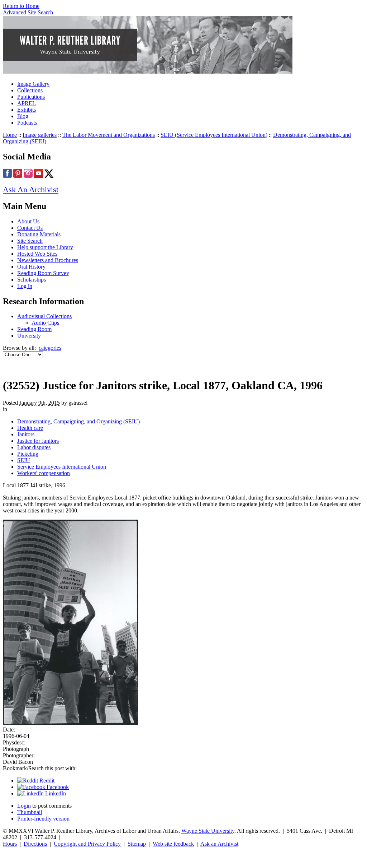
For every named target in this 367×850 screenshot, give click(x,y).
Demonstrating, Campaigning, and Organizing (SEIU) (78, 421)
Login (24, 806)
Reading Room (34, 329)
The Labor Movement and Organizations (108, 135)
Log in (24, 286)
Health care (30, 428)
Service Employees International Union (61, 467)
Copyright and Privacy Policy (87, 844)
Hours (10, 844)
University (29, 336)
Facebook (57, 787)
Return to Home (21, 6)
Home (10, 135)
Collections (30, 90)
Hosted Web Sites (37, 254)
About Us (28, 221)
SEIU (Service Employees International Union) (214, 135)
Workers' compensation (43, 473)
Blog (22, 116)
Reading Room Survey (43, 273)
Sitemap (137, 844)
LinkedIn (55, 793)
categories (50, 348)
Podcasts (27, 123)
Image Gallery (33, 84)
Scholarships (31, 280)
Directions (35, 844)
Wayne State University (207, 831)
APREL (26, 103)
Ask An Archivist (30, 189)
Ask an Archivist (219, 844)
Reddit (46, 780)
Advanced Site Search (28, 12)
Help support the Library (45, 247)
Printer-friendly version (43, 819)
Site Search (30, 241)
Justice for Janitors (38, 441)
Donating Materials (39, 234)
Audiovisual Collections (44, 316)
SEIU (23, 460)
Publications (31, 97)
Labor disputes (34, 447)
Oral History (31, 267)
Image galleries (40, 135)
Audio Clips (45, 323)
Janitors (25, 434)
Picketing (27, 454)
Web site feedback (173, 844)
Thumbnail (29, 812)
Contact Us (30, 228)
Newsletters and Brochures (47, 260)
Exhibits (26, 110)
